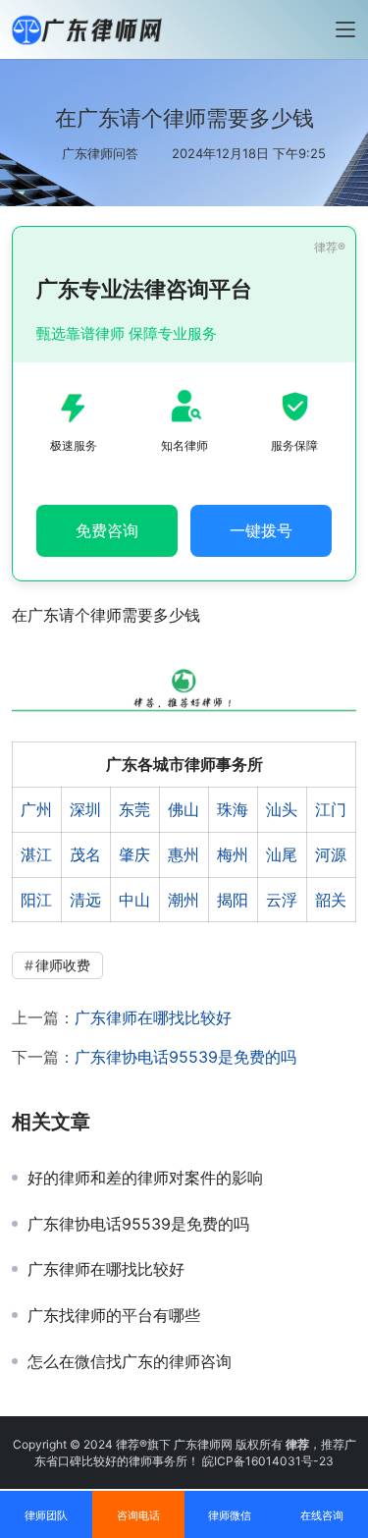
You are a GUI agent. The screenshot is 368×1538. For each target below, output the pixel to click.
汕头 (281, 809)
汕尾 (281, 854)
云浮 (281, 899)
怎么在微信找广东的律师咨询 (129, 1361)
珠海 (232, 809)
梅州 (232, 854)
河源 (330, 854)
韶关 (330, 899)
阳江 (36, 899)
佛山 (183, 809)
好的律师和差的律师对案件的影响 (145, 1177)
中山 (134, 899)
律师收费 (62, 965)
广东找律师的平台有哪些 (113, 1315)
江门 (330, 809)
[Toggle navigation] (345, 29)
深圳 (85, 809)
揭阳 (232, 899)
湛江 (36, 854)
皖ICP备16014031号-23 (268, 1461)
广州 (36, 809)
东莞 (134, 809)
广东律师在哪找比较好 (153, 1017)
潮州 (183, 899)
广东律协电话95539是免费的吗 (185, 1057)
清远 (85, 899)
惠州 (183, 854)
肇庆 (134, 854)
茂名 (85, 854)
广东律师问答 (100, 153)
